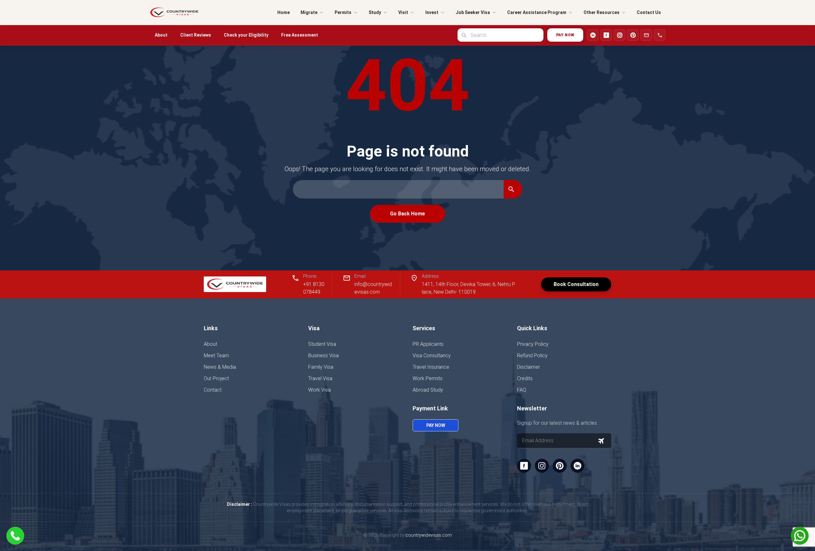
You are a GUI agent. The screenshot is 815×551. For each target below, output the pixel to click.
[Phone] (659, 35)
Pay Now (565, 35)
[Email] (646, 35)
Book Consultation (576, 284)
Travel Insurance (431, 367)
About (161, 35)
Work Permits (428, 378)
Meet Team (216, 355)
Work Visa (319, 390)
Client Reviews (195, 35)
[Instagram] (619, 35)
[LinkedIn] (593, 35)
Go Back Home (407, 214)
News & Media (220, 367)
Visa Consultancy (432, 355)
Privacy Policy (533, 344)
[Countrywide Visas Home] (174, 12)
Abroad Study (428, 390)
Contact (213, 390)
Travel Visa (320, 378)
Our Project (216, 378)
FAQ (521, 390)
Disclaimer (528, 367)
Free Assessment (299, 35)
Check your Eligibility (246, 35)
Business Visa (323, 355)
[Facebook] (606, 35)
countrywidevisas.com (429, 535)
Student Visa (322, 344)
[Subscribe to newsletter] (601, 441)
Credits (525, 378)
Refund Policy (532, 355)
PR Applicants (428, 344)
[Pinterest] (633, 35)
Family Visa (320, 367)
